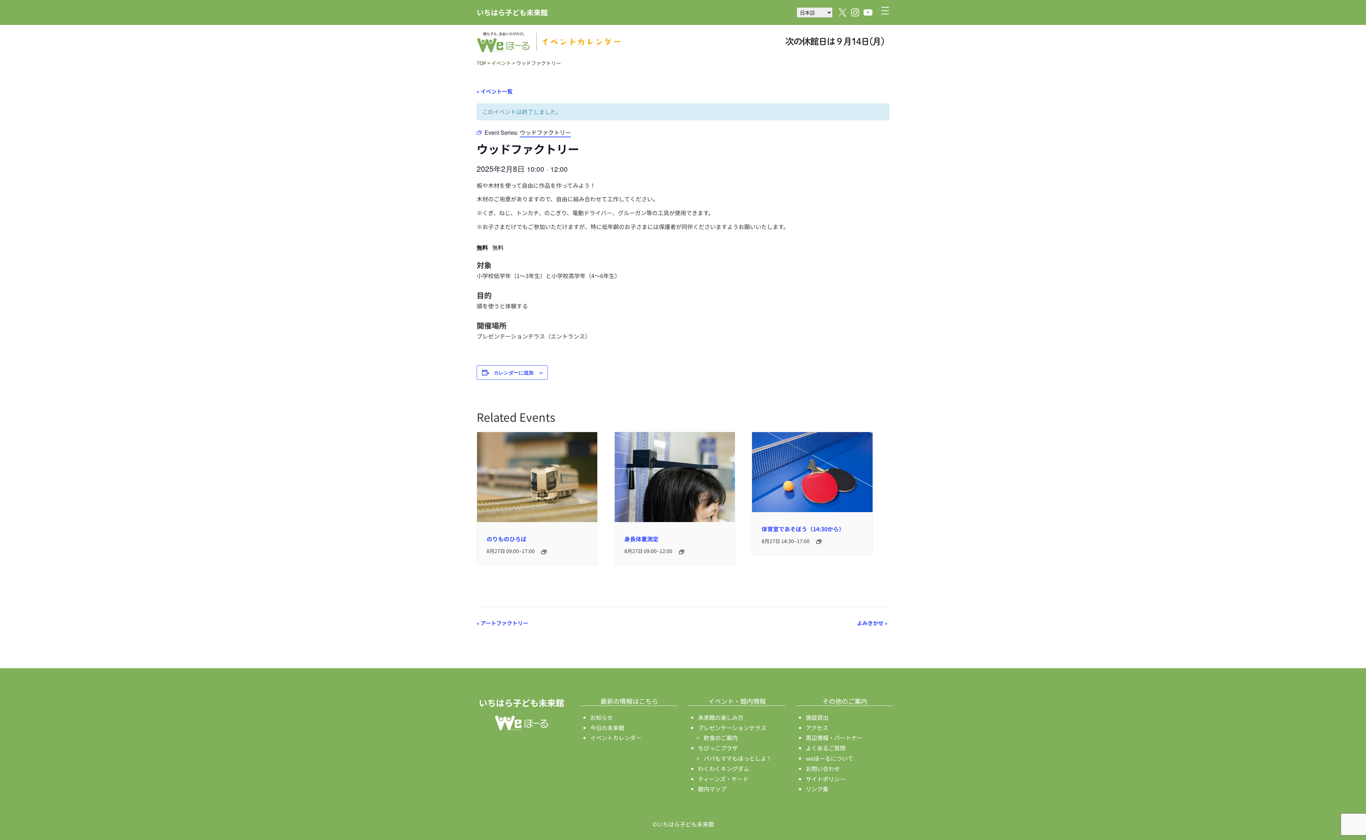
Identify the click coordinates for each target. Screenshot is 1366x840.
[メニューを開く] (885, 10)
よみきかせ (872, 623)
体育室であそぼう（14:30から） (803, 529)
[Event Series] (543, 552)
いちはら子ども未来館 (512, 12)
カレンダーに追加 (514, 372)
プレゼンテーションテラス (732, 727)
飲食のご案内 (721, 737)
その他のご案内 (844, 701)
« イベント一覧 (495, 91)
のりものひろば (506, 539)
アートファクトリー (502, 623)
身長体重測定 (641, 539)
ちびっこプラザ (718, 748)
